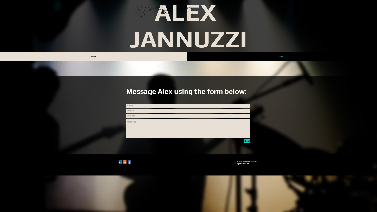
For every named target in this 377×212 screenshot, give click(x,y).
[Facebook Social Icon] (129, 162)
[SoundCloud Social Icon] (125, 162)
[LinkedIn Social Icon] (120, 162)
